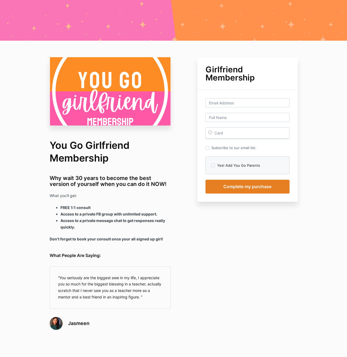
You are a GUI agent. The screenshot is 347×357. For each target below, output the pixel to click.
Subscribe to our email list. (233, 148)
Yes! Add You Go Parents (238, 165)
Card (218, 133)
